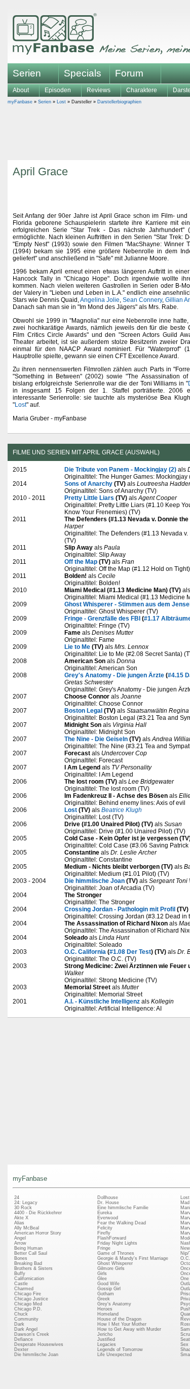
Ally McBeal (26, 1227)
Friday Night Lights (117, 1243)
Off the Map (80, 561)
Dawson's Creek (31, 1334)
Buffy (19, 1273)
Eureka (104, 1212)
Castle (21, 1283)
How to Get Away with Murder (129, 1329)
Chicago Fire (27, 1293)
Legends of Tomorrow (120, 1349)
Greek (103, 1298)
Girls (102, 1273)
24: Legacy (25, 1202)
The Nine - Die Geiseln (96, 739)
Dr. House (108, 1202)
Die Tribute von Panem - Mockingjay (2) (120, 469)
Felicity (104, 1227)
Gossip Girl (109, 1288)
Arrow (20, 1243)
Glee (102, 1278)
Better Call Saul (30, 1253)
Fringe (103, 1248)
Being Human (28, 1248)
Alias (19, 1222)
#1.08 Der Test (130, 951)
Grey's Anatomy (114, 1303)
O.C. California (85, 951)
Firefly (103, 1233)
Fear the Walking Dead (121, 1222)
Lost (61, 101)
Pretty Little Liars (89, 497)
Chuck (21, 1314)
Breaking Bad (28, 1263)
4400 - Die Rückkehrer (38, 1212)
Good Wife (108, 1283)
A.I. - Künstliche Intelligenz (102, 1001)
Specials (82, 73)
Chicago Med (28, 1303)
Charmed (23, 1288)
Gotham (105, 1293)
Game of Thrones (115, 1253)
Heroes (104, 1308)
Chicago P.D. (28, 1308)
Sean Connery (142, 299)
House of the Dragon (119, 1319)
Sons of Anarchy (88, 483)
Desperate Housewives (38, 1344)
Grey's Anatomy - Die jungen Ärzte (114, 675)
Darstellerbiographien (119, 101)
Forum (129, 73)
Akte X (21, 1217)
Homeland (108, 1314)
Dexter (21, 1349)
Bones (20, 1258)
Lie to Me (77, 646)
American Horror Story (37, 1233)
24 (16, 1197)
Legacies (106, 1344)
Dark (19, 1324)
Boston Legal (83, 710)
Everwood (107, 1217)
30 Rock (23, 1207)
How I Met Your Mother (121, 1324)
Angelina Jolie (100, 299)
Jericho (104, 1334)
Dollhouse (107, 1197)
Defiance (23, 1339)
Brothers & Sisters (33, 1268)
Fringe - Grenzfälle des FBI (102, 618)
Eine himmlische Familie (122, 1207)
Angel (20, 1238)
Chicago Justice (31, 1298)
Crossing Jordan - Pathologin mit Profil (119, 909)
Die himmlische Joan (94, 880)
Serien (44, 101)
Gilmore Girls (111, 1268)
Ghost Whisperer (115, 1263)
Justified (106, 1339)
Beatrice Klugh (121, 810)
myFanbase (20, 101)
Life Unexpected (114, 1354)
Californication (29, 1278)
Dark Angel (25, 1329)
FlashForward (111, 1238)
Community (26, 1319)
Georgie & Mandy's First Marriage (132, 1258)
